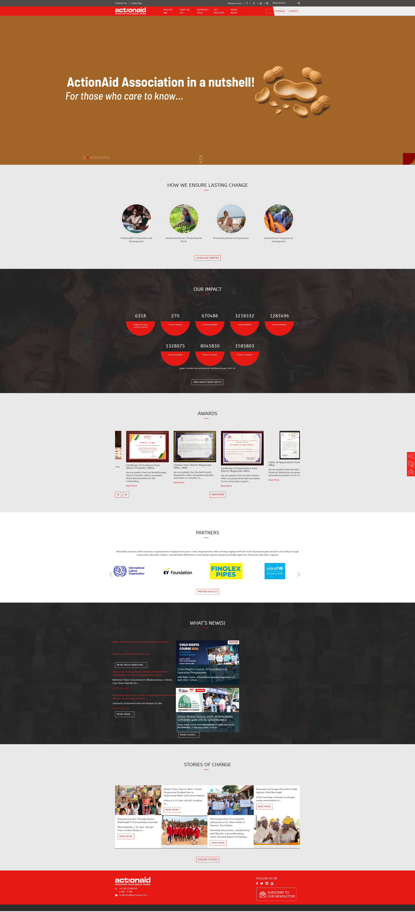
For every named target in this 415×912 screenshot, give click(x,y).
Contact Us (121, 3)
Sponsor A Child (203, 11)
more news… (125, 714)
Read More (120, 482)
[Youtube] (261, 3)
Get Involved (219, 11)
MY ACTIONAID (276, 11)
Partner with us (207, 591)
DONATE (293, 11)
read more (172, 809)
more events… (189, 734)
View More (218, 494)
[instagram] (267, 3)
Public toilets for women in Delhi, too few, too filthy (140, 642)
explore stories (207, 859)
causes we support (207, 258)
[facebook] (247, 3)
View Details (136, 218)
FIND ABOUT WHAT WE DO (207, 382)
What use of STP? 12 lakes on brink (131, 654)
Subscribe (136, 3)
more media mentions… (131, 665)
